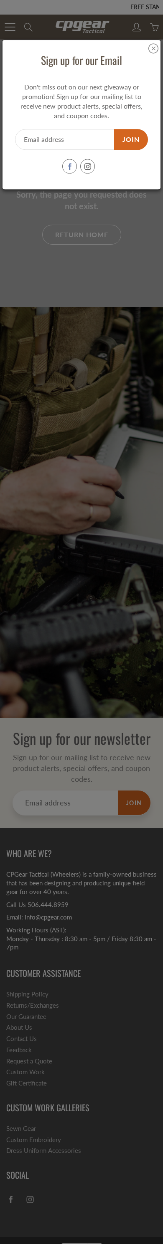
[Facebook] (69, 166)
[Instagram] (87, 166)
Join (131, 139)
